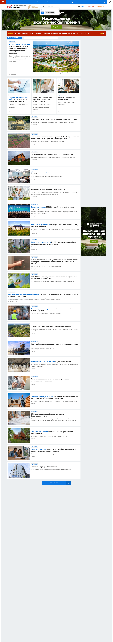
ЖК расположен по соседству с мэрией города (46, 266)
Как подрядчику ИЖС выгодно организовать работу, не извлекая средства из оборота (55, 230)
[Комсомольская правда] (16, 6)
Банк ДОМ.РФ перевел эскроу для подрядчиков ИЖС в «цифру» (42, 99)
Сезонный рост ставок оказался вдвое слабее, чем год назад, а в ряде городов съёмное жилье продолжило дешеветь (54, 193)
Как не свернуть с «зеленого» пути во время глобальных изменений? (52, 281)
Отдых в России (84, 33)
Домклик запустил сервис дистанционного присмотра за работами (52, 122)
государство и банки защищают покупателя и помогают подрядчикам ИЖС (54, 397)
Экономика (56, 2)
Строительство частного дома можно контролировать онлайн (54, 119)
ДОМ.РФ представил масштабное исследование (46, 176)
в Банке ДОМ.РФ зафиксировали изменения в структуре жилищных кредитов (54, 450)
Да (42, 12)
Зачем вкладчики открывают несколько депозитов (50, 379)
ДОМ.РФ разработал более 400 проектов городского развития (54, 208)
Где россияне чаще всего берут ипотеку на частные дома (52, 154)
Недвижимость (12, 41)
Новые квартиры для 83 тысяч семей (44, 467)
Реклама (91, 6)
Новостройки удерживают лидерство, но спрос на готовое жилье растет (55, 345)
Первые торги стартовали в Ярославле (43, 247)
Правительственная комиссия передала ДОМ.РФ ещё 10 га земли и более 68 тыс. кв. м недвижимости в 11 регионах (55, 138)
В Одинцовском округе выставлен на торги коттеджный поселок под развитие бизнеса (54, 330)
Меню (3, 2)
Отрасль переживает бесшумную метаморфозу (46, 313)
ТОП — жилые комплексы (40, 38)
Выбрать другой (50, 12)
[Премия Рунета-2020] (32, 7)
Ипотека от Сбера (53, 38)
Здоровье (79, 2)
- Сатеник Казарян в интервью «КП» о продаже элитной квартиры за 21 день (43, 295)
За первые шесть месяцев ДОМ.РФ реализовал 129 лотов (49, 436)
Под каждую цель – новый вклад (41, 382)
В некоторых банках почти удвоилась (66, 103)
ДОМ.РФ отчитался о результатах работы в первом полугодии (51, 469)
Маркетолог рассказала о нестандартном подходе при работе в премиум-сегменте (34, 299)
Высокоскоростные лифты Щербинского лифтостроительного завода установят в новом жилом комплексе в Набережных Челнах (54, 262)
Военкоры (47, 33)
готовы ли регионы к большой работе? (52, 173)
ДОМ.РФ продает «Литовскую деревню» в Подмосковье (51, 326)
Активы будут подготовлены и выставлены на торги (47, 141)
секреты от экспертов (51, 362)
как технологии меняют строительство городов (53, 310)
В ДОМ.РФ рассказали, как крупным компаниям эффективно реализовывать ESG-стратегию (55, 278)
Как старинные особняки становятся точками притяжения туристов (19, 48)
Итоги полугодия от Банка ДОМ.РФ (42, 349)
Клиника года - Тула (27, 33)
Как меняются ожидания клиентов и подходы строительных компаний (54, 401)
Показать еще (54, 483)
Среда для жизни (28, 38)
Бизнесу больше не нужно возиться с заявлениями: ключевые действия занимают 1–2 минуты (42, 106)
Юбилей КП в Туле (67, 33)
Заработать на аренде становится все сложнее (48, 189)
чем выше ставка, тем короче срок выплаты (19, 99)
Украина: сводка (56, 33)
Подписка (100, 6)
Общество (46, 2)
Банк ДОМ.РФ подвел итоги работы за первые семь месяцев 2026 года (53, 157)
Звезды (71, 2)
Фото (11, 2)
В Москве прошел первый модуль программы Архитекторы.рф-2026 (47, 415)
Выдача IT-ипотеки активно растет (66, 98)
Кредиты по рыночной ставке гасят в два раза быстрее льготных (18, 106)
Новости (18, 33)
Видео (17, 2)
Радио (83, 6)
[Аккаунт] (110, 2)
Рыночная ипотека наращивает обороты (44, 454)
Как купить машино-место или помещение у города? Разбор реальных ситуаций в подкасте (54, 365)
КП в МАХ (75, 33)
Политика (37, 2)
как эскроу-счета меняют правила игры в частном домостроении (55, 225)
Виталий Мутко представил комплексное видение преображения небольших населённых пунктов (54, 212)
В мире (64, 2)
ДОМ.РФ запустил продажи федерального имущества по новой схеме (54, 243)
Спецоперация (27, 2)
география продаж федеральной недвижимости (52, 432)
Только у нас (38, 33)
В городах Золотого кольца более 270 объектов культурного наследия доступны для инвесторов (20, 59)
